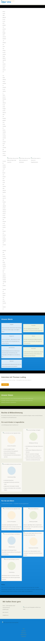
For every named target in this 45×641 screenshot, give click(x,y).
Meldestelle (23, 636)
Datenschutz (23, 632)
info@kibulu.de (5, 615)
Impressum (24, 630)
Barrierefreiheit (24, 634)
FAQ (23, 628)
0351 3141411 (5, 612)
